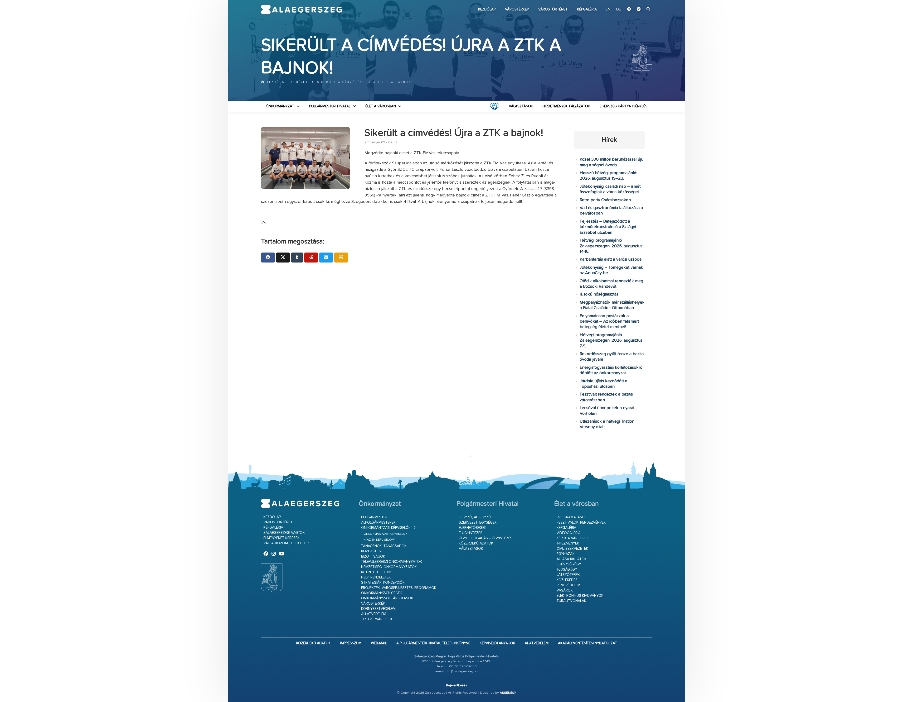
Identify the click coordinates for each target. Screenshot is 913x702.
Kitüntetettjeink (376, 572)
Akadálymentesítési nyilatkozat (587, 643)
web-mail (379, 643)
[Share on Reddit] (311, 258)
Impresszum (350, 643)
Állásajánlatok (572, 559)
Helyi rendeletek (376, 577)
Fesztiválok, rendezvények (581, 522)
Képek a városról (573, 538)
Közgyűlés (371, 551)
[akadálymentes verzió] (638, 9)
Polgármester (374, 517)
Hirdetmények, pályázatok (566, 106)
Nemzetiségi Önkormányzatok (389, 567)
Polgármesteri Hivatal (329, 106)
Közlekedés (567, 580)
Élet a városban (380, 106)
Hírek (302, 82)
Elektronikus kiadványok (580, 595)
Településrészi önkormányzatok (391, 562)
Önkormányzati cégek (381, 593)
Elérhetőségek (472, 528)
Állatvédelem (373, 614)
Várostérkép (517, 9)
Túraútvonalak (571, 601)
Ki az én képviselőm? (379, 539)
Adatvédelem (537, 643)
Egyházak (566, 554)
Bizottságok (373, 556)
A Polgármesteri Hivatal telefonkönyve (433, 643)
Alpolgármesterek (378, 522)
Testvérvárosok (377, 619)
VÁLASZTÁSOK (521, 106)
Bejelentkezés (456, 685)
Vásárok (565, 590)
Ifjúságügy (567, 569)
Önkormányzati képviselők (386, 528)
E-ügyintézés (470, 533)
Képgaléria (587, 9)
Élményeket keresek (281, 538)
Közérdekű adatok (476, 543)
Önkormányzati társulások (387, 598)
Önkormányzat (280, 106)
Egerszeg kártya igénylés (623, 106)
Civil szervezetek (572, 548)
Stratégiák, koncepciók (383, 582)
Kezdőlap (486, 9)
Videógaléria (569, 533)
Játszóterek (568, 575)
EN (608, 9)
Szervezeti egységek (478, 522)
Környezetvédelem (378, 609)
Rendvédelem (568, 585)
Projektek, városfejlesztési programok (398, 588)
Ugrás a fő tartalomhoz (640, 2)
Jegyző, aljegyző (475, 517)
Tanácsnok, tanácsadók (384, 546)
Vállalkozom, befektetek (286, 543)
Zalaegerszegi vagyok (284, 533)
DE (618, 9)
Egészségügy (569, 564)
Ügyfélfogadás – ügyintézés (485, 538)
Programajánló (572, 517)
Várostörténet (553, 9)
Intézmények (568, 543)
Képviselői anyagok (497, 643)
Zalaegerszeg (301, 9)
